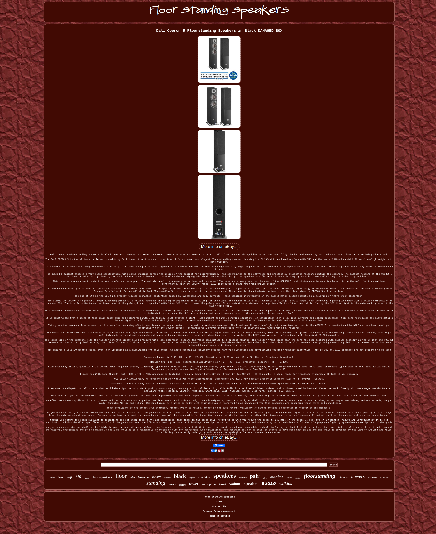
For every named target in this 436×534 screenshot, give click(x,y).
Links (219, 501)
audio (268, 483)
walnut (234, 484)
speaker (251, 483)
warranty (384, 477)
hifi (78, 476)
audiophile (209, 484)
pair (255, 476)
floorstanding (319, 476)
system (182, 485)
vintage (343, 477)
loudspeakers (102, 477)
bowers (358, 476)
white (52, 477)
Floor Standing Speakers (219, 497)
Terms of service (219, 516)
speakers (224, 475)
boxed (222, 484)
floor (121, 476)
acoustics (372, 477)
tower (193, 483)
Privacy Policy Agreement (219, 511)
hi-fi (69, 477)
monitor (276, 477)
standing (155, 483)
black (180, 476)
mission (297, 478)
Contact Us (219, 506)
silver (289, 477)
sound (87, 478)
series (172, 484)
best (60, 477)
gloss (265, 478)
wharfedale (139, 477)
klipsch (192, 478)
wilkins (285, 483)
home (156, 477)
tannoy (243, 477)
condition (204, 477)
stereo (167, 477)
